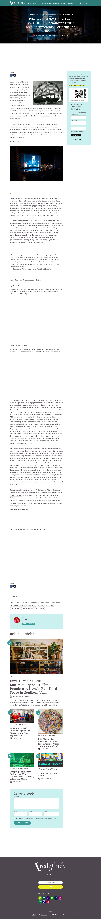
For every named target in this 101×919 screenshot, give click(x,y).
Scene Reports (46, 3)
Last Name (74, 126)
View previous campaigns (77, 131)
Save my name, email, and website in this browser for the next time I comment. (35, 818)
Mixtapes (56, 3)
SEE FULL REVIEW (15, 141)
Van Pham (38, 35)
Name (16, 811)
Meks (33, 914)
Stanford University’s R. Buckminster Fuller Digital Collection (36, 493)
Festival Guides (35, 14)
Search (70, 3)
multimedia (33, 602)
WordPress (44, 914)
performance (45, 602)
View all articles (28, 623)
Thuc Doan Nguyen (46, 778)
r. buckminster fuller (18, 605)
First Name (74, 120)
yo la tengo (40, 608)
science (40, 605)
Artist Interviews (20, 724)
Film (34, 3)
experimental (52, 599)
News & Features (69, 14)
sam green (31, 605)
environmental (39, 599)
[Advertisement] (50, 57)
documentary (27, 599)
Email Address (75, 114)
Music (29, 3)
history (24, 602)
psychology (56, 602)
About (63, 3)
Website (46, 811)
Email (30, 811)
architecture (15, 599)
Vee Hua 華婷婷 (17, 696)
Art (39, 3)
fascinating (15, 602)
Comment (16, 796)
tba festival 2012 (27, 608)
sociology (49, 605)
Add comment (64, 35)
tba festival (15, 608)
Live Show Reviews (49, 14)
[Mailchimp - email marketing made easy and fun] (76, 139)
